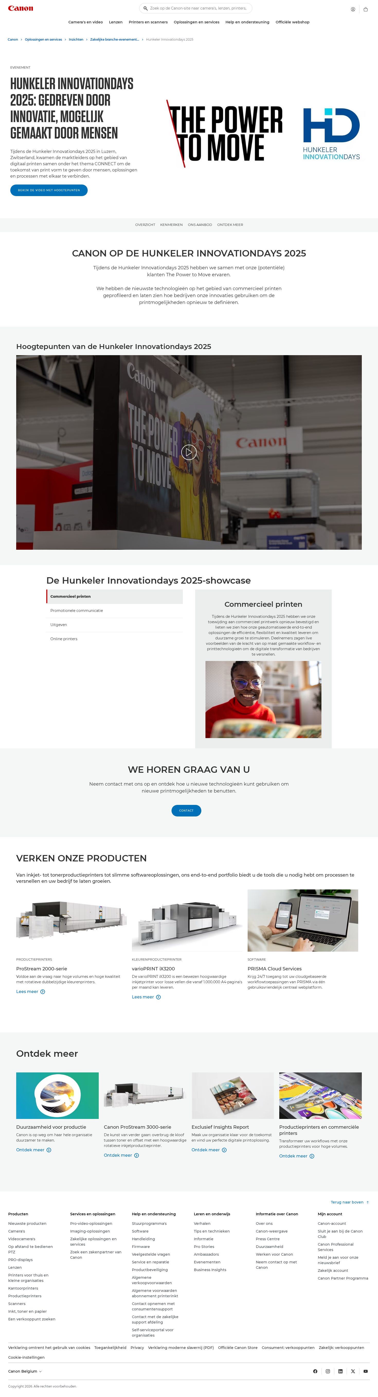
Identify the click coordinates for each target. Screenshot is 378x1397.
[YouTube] (366, 1371)
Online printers (63, 639)
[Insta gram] (328, 1371)
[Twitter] (353, 1371)
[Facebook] (315, 1371)
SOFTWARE (257, 959)
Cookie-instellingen (26, 1357)
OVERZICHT (145, 225)
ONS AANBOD (200, 225)
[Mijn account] (353, 9)
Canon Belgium (23, 1371)
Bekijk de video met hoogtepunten (49, 190)
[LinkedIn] (340, 1371)
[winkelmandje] (366, 9)
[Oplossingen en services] (221, 22)
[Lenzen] (125, 22)
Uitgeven (58, 624)
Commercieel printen (70, 596)
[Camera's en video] (105, 22)
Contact (186, 810)
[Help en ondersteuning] (271, 22)
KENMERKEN (171, 225)
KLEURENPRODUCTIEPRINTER (157, 959)
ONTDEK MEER (230, 225)
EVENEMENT (20, 67)
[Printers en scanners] (170, 22)
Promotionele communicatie (76, 610)
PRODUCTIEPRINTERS (34, 959)
